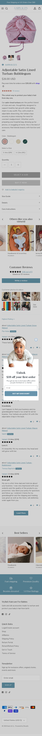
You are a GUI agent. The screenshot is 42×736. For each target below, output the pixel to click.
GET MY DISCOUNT (21, 393)
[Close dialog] (36, 339)
